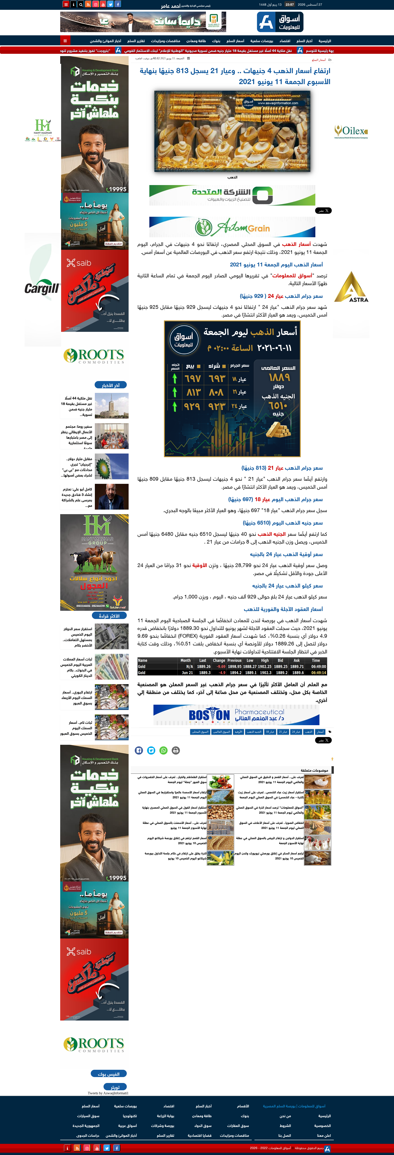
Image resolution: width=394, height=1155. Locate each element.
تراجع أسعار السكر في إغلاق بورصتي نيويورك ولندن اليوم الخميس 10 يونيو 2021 (269, 856)
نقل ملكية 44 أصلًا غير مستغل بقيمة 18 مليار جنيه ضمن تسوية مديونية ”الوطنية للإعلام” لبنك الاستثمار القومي (242, 50)
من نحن (285, 1115)
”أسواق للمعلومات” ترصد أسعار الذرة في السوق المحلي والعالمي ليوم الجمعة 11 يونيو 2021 (270, 810)
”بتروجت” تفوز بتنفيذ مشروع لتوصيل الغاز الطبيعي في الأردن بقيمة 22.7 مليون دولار (81, 50)
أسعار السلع (235, 40)
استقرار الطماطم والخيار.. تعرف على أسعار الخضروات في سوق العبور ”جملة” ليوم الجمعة (172, 779)
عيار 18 (262, 498)
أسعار (305, 243)
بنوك (216, 40)
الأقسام (243, 1105)
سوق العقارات (238, 1125)
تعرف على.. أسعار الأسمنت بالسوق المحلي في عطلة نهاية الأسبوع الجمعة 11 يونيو (175, 825)
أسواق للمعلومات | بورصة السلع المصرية (294, 1105)
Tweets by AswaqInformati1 (108, 1093)
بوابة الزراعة (165, 1115)
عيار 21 (275, 467)
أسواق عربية (127, 1125)
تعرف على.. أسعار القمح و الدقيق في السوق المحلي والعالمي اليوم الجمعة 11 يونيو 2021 (272, 779)
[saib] (94, 291)
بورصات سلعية (262, 40)
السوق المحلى (200, 731)
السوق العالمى (221, 731)
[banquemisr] (94, 221)
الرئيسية (325, 40)
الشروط (285, 1125)
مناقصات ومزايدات (165, 40)
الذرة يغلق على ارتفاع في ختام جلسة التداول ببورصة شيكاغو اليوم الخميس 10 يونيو (176, 856)
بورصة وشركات (162, 1125)
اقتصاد (285, 40)
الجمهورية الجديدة (86, 1125)
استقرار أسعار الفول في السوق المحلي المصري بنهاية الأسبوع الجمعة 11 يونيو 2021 (174, 810)
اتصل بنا (284, 1135)
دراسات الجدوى (87, 1135)
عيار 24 (275, 295)
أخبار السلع (304, 40)
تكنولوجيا (130, 1115)
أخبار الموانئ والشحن (105, 40)
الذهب (289, 243)
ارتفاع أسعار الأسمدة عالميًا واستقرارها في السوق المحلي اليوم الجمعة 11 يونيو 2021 (172, 794)
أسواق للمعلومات (292, 274)
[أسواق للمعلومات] (94, 356)
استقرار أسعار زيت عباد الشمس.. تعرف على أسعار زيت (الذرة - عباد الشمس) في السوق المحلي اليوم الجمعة (271, 794)
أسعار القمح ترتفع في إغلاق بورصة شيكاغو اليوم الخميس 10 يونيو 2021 (177, 840)
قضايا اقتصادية (200, 1135)
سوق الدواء (203, 1125)
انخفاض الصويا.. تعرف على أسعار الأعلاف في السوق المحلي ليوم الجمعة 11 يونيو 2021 (271, 825)
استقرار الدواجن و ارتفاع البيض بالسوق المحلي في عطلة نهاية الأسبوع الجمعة (270, 840)
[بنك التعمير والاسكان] (94, 124)
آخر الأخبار (110, 384)
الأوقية (199, 564)
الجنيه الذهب (272, 533)
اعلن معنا (324, 1135)
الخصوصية (322, 1125)
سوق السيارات (88, 1115)
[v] (236, 716)
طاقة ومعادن (196, 40)
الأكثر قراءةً (109, 615)
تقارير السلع (136, 40)
